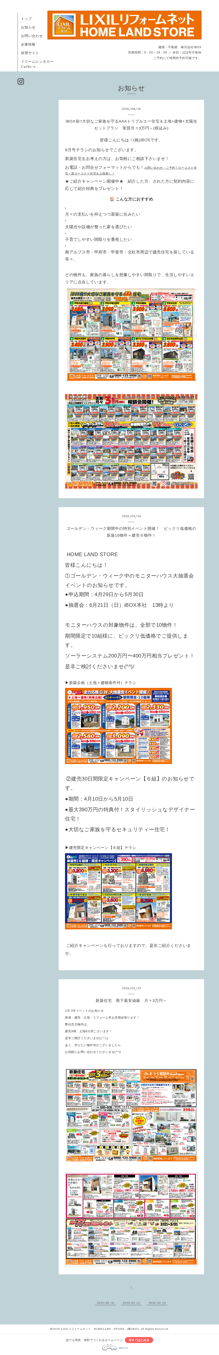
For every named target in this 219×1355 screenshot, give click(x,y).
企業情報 (28, 44)
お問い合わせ (32, 36)
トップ (26, 18)
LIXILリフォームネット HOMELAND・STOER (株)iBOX (100, 1328)
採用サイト (30, 53)
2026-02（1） (158, 1302)
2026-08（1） (106, 1302)
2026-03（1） (132, 1302)
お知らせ (28, 27)
